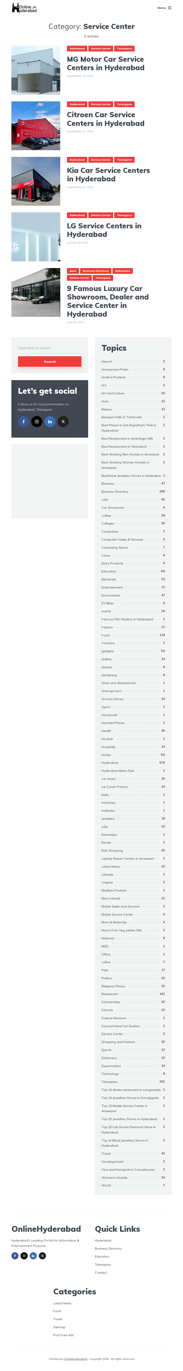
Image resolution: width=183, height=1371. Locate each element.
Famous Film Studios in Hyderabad (127, 619)
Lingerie (107, 882)
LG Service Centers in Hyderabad (104, 230)
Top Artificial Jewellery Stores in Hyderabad (125, 1143)
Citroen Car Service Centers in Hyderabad (106, 118)
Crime (106, 555)
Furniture (108, 643)
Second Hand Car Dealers (121, 1026)
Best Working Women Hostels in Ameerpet (125, 465)
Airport (107, 361)
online (106, 962)
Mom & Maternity (114, 922)
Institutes (108, 811)
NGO (105, 946)
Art (104, 385)
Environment (111, 595)
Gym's (106, 707)
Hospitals (108, 747)
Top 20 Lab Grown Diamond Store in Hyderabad (129, 1129)
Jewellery (108, 819)
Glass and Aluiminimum (119, 683)
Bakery (107, 409)
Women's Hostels (114, 1178)
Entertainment (112, 587)
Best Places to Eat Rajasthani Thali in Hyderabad (129, 427)
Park (105, 970)
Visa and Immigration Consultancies (128, 1170)
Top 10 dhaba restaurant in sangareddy (131, 1090)
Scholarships (111, 1002)
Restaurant (110, 994)
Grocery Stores (112, 699)
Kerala (106, 842)
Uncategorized (112, 1162)
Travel (106, 1154)
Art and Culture (113, 393)
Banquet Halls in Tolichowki (122, 417)
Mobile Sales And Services (121, 906)
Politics (107, 978)
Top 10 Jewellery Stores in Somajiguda (130, 1098)
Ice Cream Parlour (115, 787)
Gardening (109, 675)
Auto (73, 271)
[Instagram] (36, 421)
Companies (110, 531)
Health (106, 731)
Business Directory (96, 271)
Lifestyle (107, 875)
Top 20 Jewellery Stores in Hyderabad (129, 1119)
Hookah (107, 739)
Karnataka (109, 835)
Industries (109, 803)
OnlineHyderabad (75, 1359)
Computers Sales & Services (122, 539)
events (106, 611)
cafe (105, 500)
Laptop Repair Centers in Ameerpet (128, 859)
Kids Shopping (112, 850)
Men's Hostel (111, 898)
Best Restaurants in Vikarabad (124, 447)
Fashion (107, 627)
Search (50, 362)
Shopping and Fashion (118, 1042)
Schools (107, 1010)
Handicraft (109, 715)
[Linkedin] (50, 421)
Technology (110, 1074)
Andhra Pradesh (114, 377)
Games (107, 667)
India (105, 795)
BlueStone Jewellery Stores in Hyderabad (132, 476)
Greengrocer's (112, 691)
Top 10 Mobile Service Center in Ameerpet (125, 1108)
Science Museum (114, 1018)
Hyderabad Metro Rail (118, 771)
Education (109, 571)
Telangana (124, 48)
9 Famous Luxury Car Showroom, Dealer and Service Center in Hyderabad (108, 301)
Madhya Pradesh (114, 890)
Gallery (107, 659)
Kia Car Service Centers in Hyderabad (108, 174)
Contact (101, 1273)
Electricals (109, 579)
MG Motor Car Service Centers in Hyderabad (106, 63)
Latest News (111, 867)
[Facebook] (23, 421)
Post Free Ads (63, 1335)
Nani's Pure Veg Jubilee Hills (122, 930)
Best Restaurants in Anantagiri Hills (127, 439)
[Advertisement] (56, 480)
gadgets (108, 651)
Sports (107, 1050)
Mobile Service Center (117, 914)
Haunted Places (113, 723)
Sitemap (59, 1327)
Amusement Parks (115, 369)
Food (105, 635)
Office (106, 954)
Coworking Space (115, 547)
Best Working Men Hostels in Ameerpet (130, 454)
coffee (106, 516)
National (108, 938)
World (106, 1185)
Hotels (106, 755)
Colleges (108, 523)
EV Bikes (108, 603)
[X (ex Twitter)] (63, 421)
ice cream (109, 779)
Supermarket (111, 1066)
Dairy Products (112, 563)
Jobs (105, 827)
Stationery (109, 1058)
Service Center (100, 48)
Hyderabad (77, 48)
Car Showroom (113, 508)
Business (108, 484)
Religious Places (113, 986)
